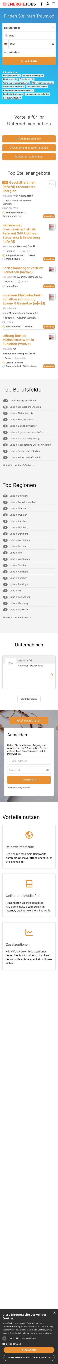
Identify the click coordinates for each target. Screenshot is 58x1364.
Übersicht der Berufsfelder (17, 465)
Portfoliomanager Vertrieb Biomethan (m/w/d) (22, 270)
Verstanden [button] (29, 1349)
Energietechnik (27, 79)
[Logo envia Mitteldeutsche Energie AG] (52, 297)
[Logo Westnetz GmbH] (52, 227)
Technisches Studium (37, 86)
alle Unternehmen (29, 699)
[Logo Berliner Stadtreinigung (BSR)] (52, 337)
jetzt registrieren (29, 720)
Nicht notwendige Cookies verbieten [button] (29, 1357)
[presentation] (41, 4)
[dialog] (29, 1336)
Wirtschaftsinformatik (13, 86)
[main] (29, 495)
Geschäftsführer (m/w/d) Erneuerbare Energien (18, 187)
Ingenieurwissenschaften (37, 94)
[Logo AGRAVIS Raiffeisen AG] (52, 269)
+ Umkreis (10, 52)
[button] (52, 52)
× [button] (54, 1313)
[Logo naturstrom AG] (52, 184)
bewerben (49, 216)
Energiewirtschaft (11, 75)
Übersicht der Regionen (15, 617)
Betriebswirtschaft (12, 98)
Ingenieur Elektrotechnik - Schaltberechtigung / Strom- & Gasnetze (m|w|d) (23, 299)
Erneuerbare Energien (33, 75)
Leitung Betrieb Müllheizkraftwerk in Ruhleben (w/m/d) (18, 340)
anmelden (29, 780)
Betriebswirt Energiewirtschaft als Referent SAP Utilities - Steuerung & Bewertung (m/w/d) (21, 233)
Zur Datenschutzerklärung (39, 1333)
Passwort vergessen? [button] (18, 787)
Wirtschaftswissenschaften (16, 83)
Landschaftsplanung (13, 94)
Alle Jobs (7, 195)
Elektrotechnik (10, 79)
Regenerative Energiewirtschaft (18, 90)
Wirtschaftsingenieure (42, 83)
